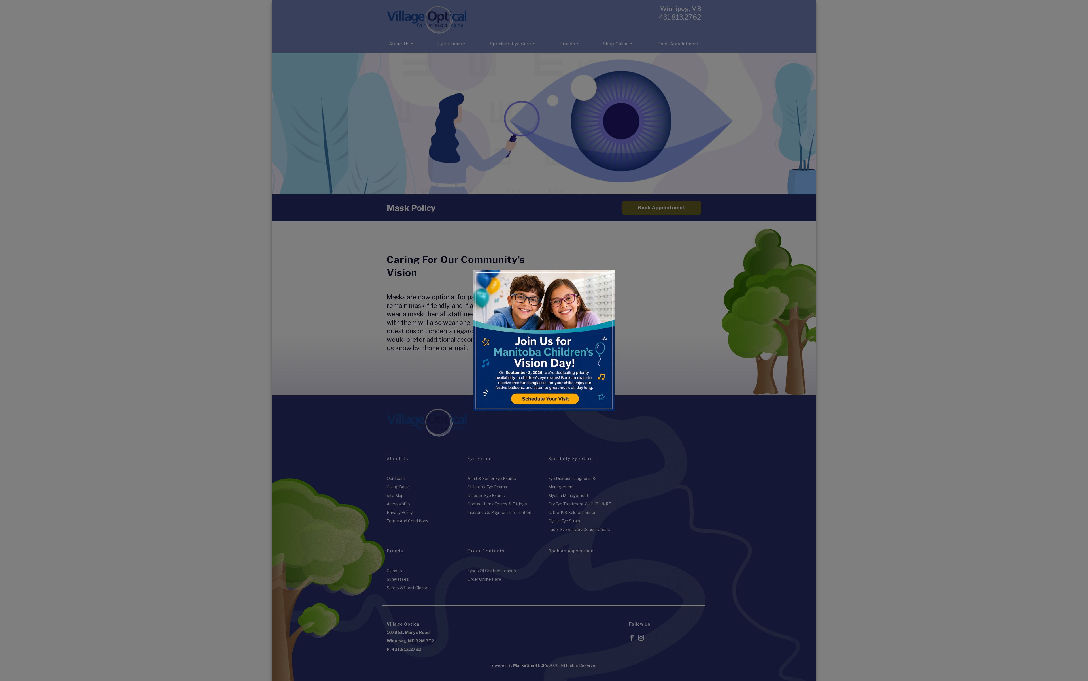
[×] (544, 339)
